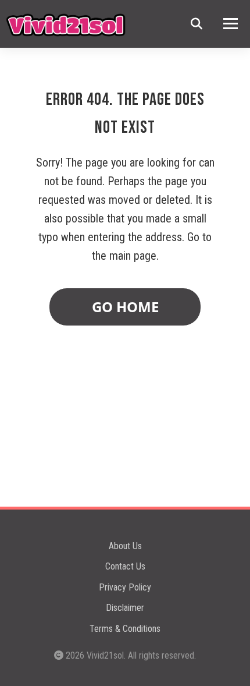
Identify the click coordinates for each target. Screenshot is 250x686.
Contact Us (125, 566)
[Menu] (230, 23)
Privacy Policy (125, 587)
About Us (125, 545)
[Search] (196, 23)
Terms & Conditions (125, 628)
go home (125, 306)
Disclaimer (125, 607)
